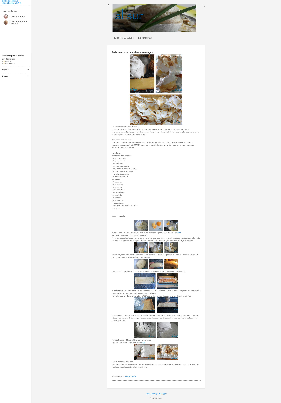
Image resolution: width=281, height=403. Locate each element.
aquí (179, 233)
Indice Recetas (145, 38)
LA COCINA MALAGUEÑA (11, 3)
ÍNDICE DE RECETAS (10, 1)
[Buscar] (203, 6)
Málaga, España (130, 376)
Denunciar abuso (156, 398)
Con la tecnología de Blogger (156, 394)
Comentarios (10, 63)
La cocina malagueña (124, 38)
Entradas (8, 61)
